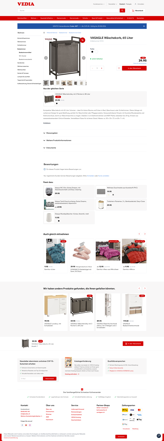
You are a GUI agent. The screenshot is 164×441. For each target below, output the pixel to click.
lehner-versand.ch (102, 408)
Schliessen (121, 436)
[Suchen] (122, 10)
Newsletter (111, 4)
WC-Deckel (22, 56)
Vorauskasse (126, 428)
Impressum (49, 419)
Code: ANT (74, 26)
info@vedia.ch (25, 414)
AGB (47, 417)
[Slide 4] (63, 83)
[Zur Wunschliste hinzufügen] (119, 68)
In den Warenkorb (134, 68)
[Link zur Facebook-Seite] (23, 425)
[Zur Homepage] (44, 33)
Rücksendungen (76, 412)
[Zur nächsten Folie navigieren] (145, 234)
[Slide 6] (75, 83)
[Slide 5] (69, 83)
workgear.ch (101, 412)
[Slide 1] (46, 83)
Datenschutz (50, 411)
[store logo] (25, 4)
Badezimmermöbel (25, 52)
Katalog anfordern (71, 374)
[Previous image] (46, 58)
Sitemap (48, 414)
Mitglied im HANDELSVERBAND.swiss (121, 371)
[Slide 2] (52, 83)
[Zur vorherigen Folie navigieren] (139, 234)
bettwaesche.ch (102, 410)
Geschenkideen (76, 420)
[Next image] (84, 58)
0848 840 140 (25, 411)
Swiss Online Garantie (116, 368)
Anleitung (46, 123)
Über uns (49, 409)
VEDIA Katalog (76, 417)
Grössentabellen (76, 414)
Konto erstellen (103, 176)
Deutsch (122, 4)
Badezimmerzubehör (25, 59)
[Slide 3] (58, 83)
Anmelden (90, 176)
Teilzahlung (135, 428)
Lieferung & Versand (77, 409)
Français (128, 4)
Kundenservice (98, 4)
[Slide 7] (81, 83)
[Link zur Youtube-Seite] (26, 425)
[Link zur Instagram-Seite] (29, 425)
